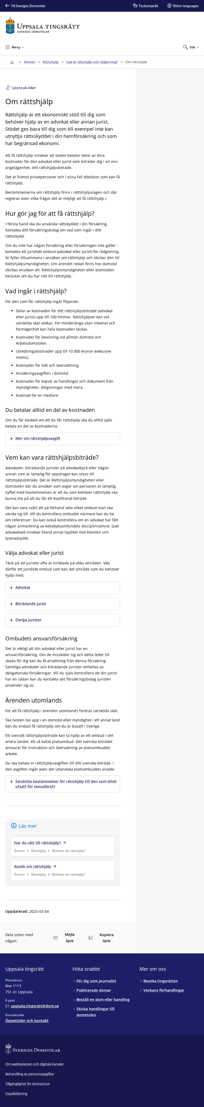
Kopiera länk (107, 937)
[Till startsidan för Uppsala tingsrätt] (42, 25)
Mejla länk (70, 937)
